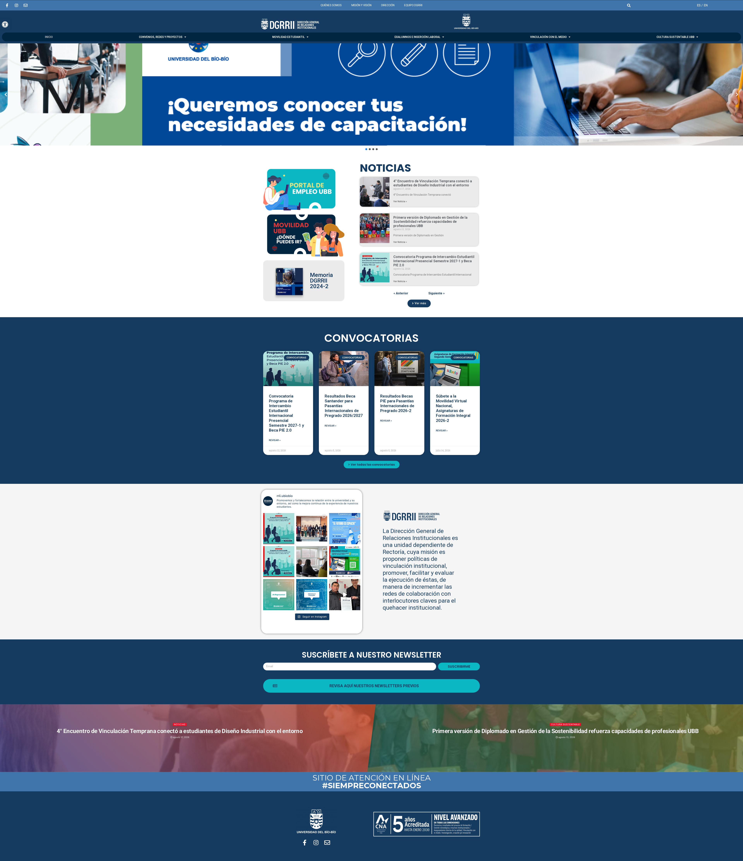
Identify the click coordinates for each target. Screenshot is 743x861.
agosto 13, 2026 (566, 737)
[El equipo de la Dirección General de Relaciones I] (311, 594)
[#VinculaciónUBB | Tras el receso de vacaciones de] (311, 561)
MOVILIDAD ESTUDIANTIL (288, 37)
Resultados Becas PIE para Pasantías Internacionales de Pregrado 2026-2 (397, 403)
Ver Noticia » (400, 201)
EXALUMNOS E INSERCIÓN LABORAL (417, 37)
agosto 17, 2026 (180, 737)
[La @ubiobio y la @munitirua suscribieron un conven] (344, 594)
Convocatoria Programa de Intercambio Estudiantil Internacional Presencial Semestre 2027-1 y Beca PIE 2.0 (433, 261)
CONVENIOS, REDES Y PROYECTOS (160, 37)
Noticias (179, 724)
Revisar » (275, 440)
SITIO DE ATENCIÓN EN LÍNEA (371, 781)
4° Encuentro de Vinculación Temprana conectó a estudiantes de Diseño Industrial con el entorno (432, 183)
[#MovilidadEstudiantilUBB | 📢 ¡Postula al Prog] (278, 561)
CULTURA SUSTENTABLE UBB (675, 37)
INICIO (49, 37)
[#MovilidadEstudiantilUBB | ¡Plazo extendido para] (344, 561)
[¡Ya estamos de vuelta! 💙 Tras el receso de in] (278, 594)
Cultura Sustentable (565, 724)
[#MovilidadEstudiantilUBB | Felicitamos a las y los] (311, 528)
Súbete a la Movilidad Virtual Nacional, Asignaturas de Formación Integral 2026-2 (453, 408)
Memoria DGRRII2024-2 (321, 281)
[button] (371, 94)
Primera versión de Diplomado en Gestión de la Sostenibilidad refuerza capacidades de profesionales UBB (430, 221)
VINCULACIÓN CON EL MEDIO (548, 37)
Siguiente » (436, 293)
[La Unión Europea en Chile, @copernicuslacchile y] (344, 528)
